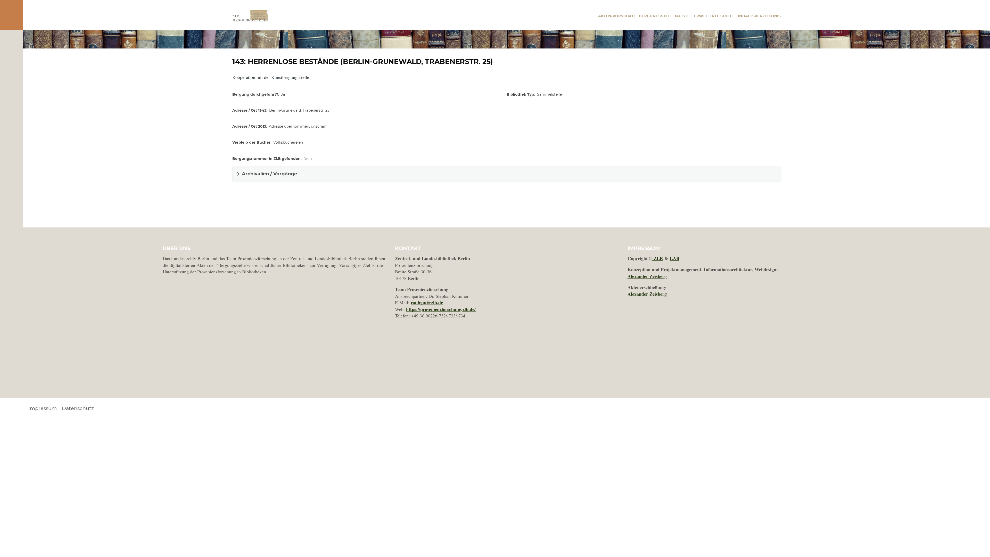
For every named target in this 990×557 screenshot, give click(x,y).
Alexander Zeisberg (647, 276)
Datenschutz (78, 408)
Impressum (42, 408)
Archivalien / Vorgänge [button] (269, 174)
